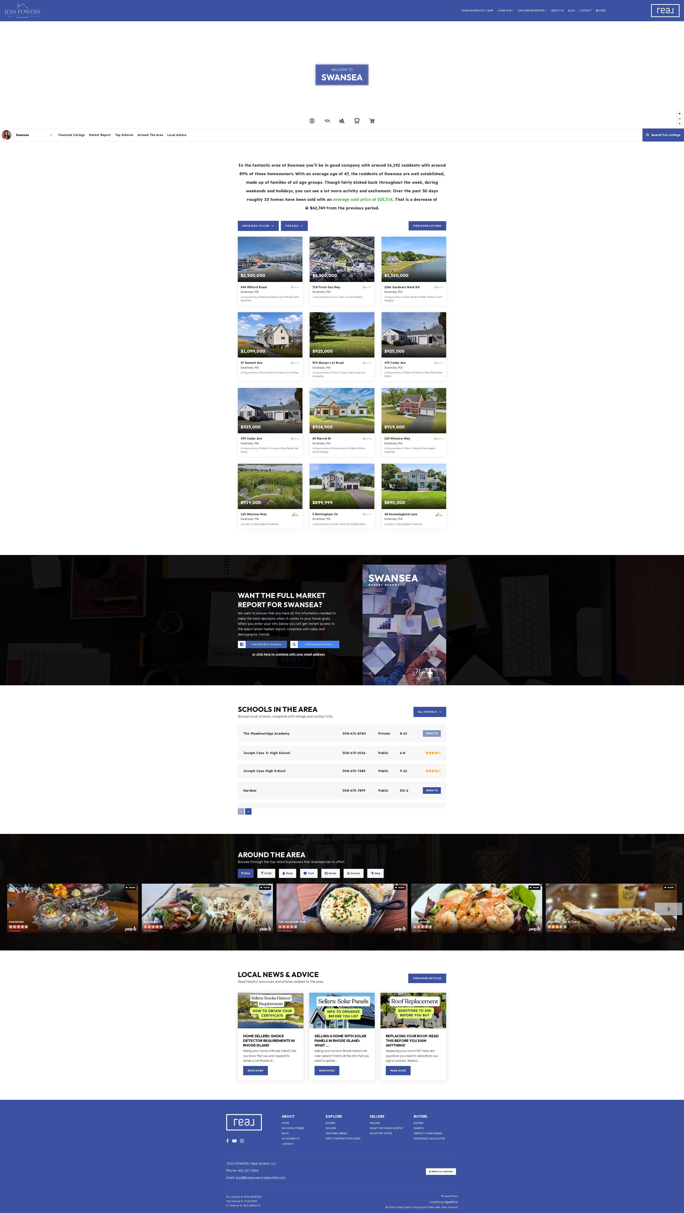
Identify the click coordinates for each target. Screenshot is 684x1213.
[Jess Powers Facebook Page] (227, 1141)
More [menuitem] (602, 10)
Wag (377, 873)
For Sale (292, 225)
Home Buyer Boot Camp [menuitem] (477, 10)
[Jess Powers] (6, 135)
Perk (311, 873)
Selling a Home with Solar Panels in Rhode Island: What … (340, 1040)
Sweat (332, 873)
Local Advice (176, 135)
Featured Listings (71, 135)
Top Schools (124, 135)
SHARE (131, 887)
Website (432, 790)
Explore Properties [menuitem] (531, 10)
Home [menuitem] (285, 1123)
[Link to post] (271, 1010)
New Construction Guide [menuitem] (343, 1138)
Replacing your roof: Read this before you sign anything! (412, 1040)
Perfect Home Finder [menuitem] (428, 1133)
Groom (355, 873)
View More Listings (427, 225)
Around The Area (150, 135)
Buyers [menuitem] (330, 1123)
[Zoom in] (679, 113)
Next (668, 909)
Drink (268, 873)
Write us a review (442, 1171)
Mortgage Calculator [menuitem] (429, 1138)
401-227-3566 (248, 1170)
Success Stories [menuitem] (293, 1128)
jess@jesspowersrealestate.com (260, 1178)
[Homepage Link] (22, 10)
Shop (289, 873)
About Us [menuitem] (557, 10)
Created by (443, 1202)
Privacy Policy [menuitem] (449, 1196)
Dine (247, 873)
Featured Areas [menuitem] (336, 1133)
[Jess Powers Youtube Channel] (234, 1141)
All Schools (427, 711)
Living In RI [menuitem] (505, 10)
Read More (255, 1070)
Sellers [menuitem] (331, 1128)
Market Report (100, 135)
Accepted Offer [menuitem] (381, 1133)
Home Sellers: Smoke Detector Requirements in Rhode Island (269, 1040)
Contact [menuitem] (585, 10)
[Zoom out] (679, 118)
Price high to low (255, 225)
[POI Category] (312, 120)
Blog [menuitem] (571, 10)
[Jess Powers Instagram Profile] (242, 1141)
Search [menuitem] (419, 1128)
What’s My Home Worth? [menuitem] (386, 1128)
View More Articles (427, 978)
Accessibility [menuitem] (291, 1138)
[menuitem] (437, 1196)
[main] (342, 560)
